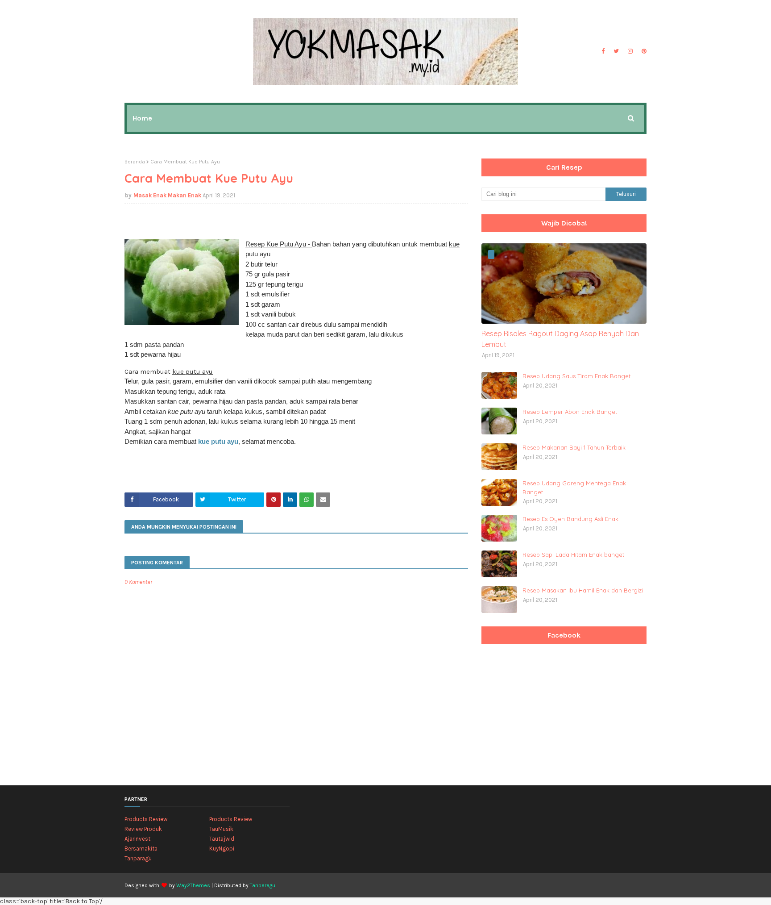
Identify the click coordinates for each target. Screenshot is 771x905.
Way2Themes (193, 885)
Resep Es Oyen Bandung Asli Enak (570, 518)
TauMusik (221, 829)
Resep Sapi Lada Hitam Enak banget (573, 554)
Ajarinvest (137, 838)
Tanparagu (138, 858)
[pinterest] (643, 51)
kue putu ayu (218, 441)
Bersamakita (141, 848)
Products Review (145, 819)
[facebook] (603, 51)
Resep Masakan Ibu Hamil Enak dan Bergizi (582, 590)
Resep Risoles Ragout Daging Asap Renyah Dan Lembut (560, 339)
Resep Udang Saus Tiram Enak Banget (576, 376)
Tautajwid (221, 838)
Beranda (134, 161)
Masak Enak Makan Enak (167, 195)
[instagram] (630, 51)
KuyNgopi (221, 848)
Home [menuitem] (142, 118)
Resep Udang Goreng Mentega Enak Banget (574, 488)
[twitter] (616, 51)
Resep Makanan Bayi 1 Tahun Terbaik (574, 447)
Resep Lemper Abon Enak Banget (569, 411)
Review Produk (143, 829)
